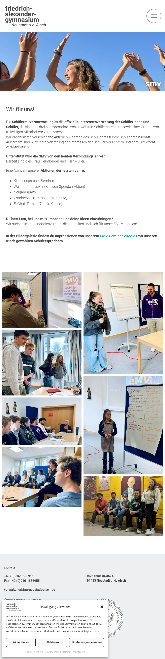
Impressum (78, 651)
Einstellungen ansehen (86, 642)
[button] (102, 607)
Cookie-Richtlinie (34, 651)
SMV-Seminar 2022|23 (118, 236)
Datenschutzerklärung (57, 651)
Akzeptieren (21, 642)
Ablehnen (52, 642)
